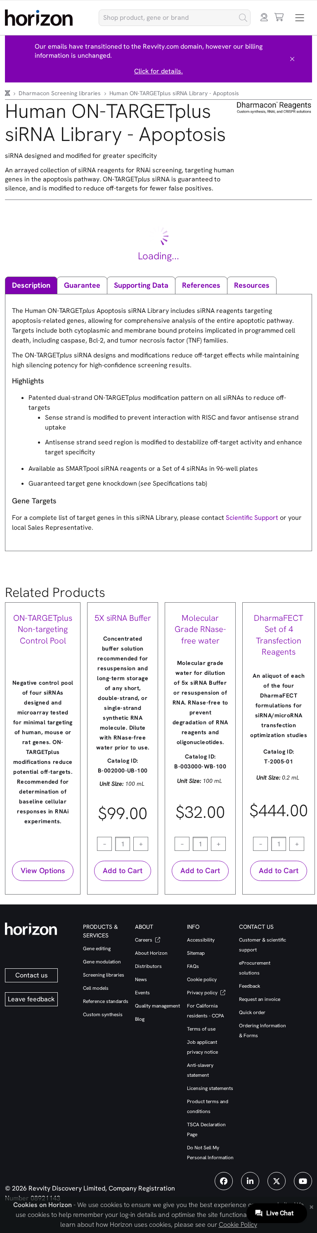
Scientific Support (253, 517)
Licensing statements (210, 1088)
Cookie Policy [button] (238, 1224)
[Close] (292, 59)
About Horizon (151, 953)
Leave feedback (31, 999)
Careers (144, 940)
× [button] (311, 1206)
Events (142, 992)
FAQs (193, 966)
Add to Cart (122, 870)
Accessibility (201, 940)
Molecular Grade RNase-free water (200, 629)
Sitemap (196, 953)
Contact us (31, 975)
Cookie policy (202, 979)
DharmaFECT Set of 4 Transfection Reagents (278, 635)
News (141, 979)
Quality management (157, 1006)
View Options (43, 870)
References (201, 285)
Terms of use (201, 1029)
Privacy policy (203, 992)
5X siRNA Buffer (123, 618)
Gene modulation (102, 961)
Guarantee (82, 285)
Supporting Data (141, 285)
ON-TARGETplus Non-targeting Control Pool (42, 629)
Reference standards (105, 1001)
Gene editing (97, 948)
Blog (139, 1019)
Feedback (249, 986)
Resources (252, 285)
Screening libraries (103, 975)
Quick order (252, 1012)
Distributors (148, 966)
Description (31, 285)
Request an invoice (259, 999)
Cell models (96, 988)
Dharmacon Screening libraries (60, 93)
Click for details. (158, 71)
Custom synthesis (103, 1014)
